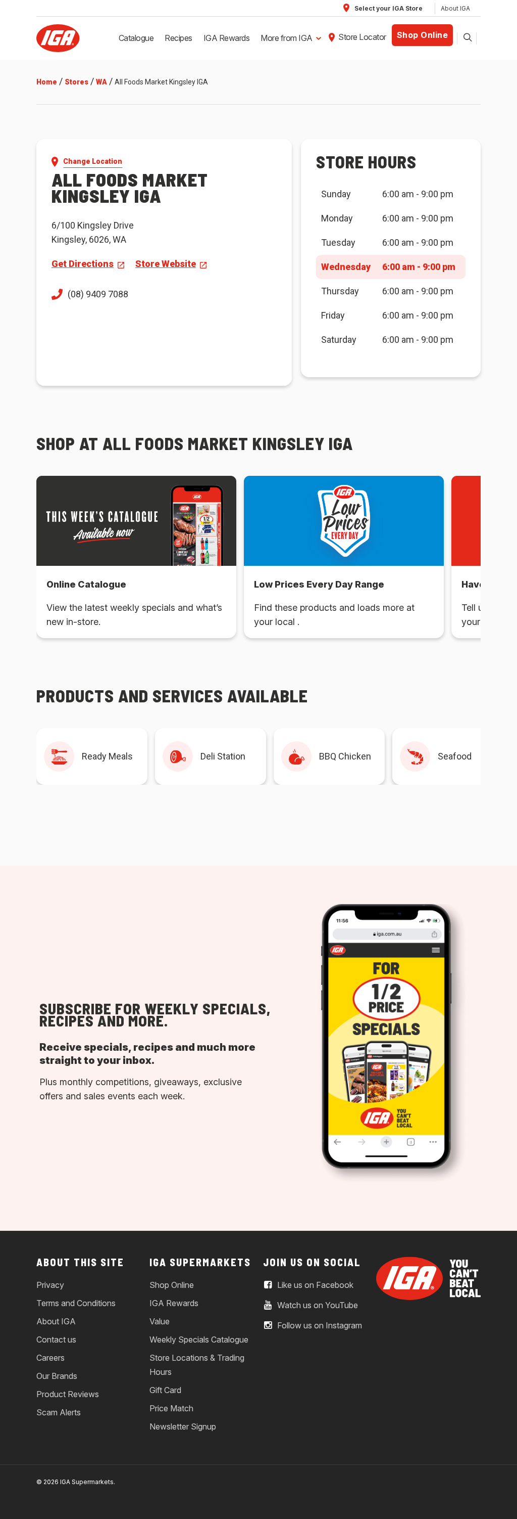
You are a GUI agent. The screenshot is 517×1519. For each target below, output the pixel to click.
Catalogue (136, 38)
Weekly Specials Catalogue (198, 1339)
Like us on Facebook (314, 1285)
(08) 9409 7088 (98, 294)
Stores (76, 82)
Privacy (50, 1285)
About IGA (455, 8)
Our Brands (56, 1376)
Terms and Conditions (76, 1303)
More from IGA (287, 38)
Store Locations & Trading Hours (196, 1365)
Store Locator (362, 37)
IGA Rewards (226, 38)
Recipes (178, 38)
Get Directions (82, 263)
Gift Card (165, 1390)
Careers (50, 1358)
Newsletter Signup (182, 1426)
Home (46, 82)
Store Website (165, 263)
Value (159, 1321)
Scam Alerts (58, 1412)
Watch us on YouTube (316, 1306)
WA (101, 82)
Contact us (56, 1339)
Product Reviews (67, 1394)
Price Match (171, 1408)
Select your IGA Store (388, 8)
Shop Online (422, 35)
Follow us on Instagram (318, 1326)
